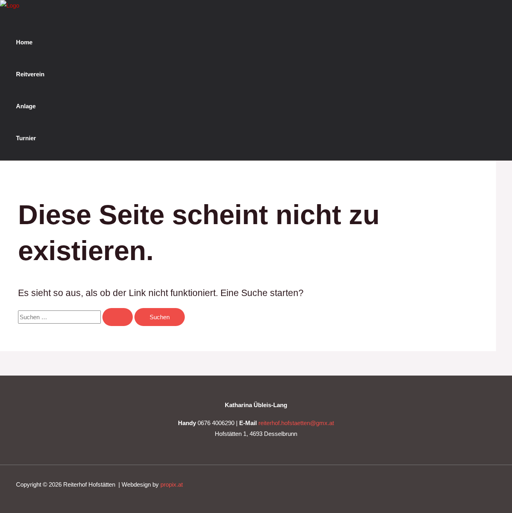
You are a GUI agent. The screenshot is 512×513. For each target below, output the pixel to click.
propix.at (171, 484)
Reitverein (30, 74)
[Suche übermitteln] (117, 317)
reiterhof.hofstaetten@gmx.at (296, 423)
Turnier (26, 138)
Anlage (26, 106)
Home (24, 42)
